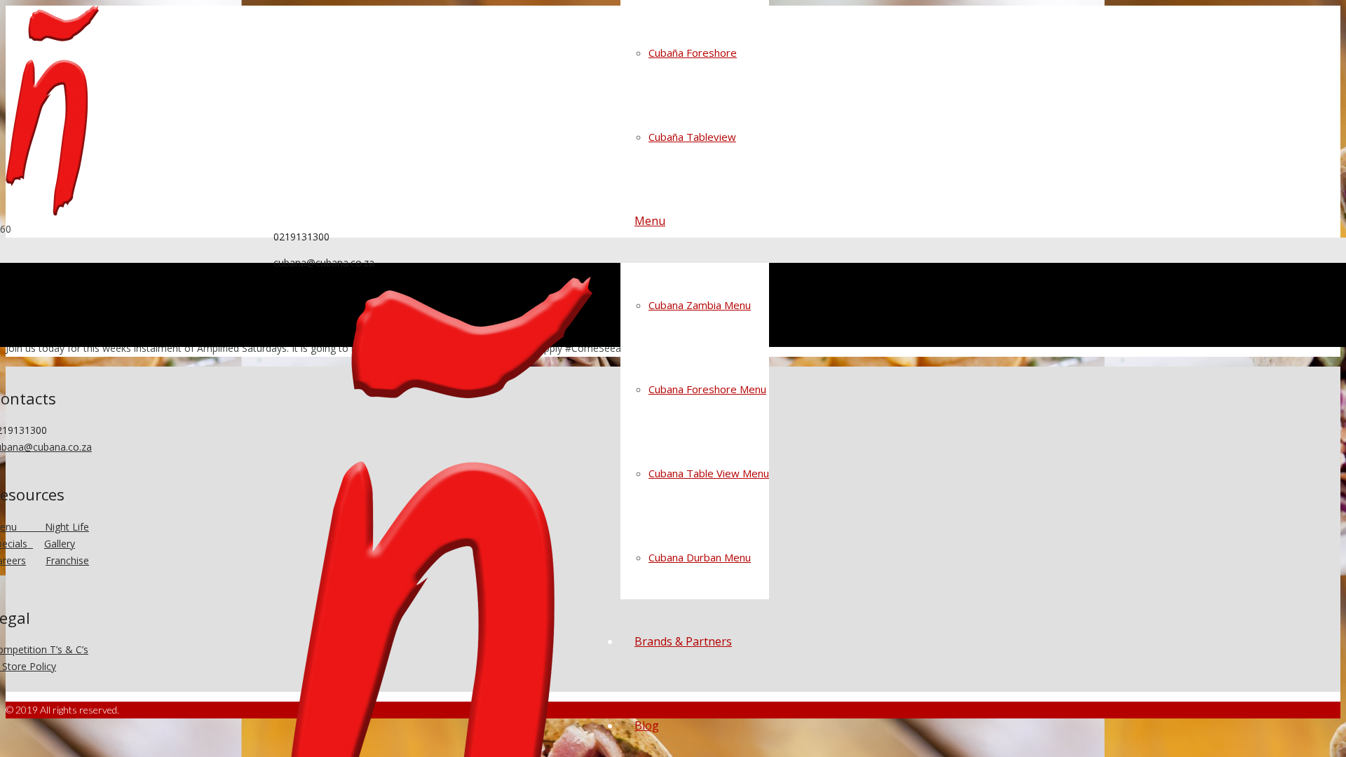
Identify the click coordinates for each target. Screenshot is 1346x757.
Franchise (67, 560)
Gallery (59, 543)
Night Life (67, 526)
